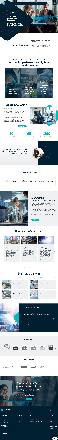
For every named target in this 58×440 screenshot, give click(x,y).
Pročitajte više (33, 52)
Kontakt (54, 438)
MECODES (51, 428)
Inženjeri (20, 419)
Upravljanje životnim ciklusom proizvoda (36, 421)
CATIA (51, 419)
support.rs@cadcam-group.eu (7, 426)
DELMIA (51, 424)
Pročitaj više (35, 219)
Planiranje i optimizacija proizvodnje (35, 419)
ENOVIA (51, 423)
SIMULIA (51, 421)
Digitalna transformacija (33, 423)
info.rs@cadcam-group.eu (6, 420)
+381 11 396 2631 (5, 422)
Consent (25, 321)
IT (19, 421)
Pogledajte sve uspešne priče (28, 267)
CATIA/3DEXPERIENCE (46, 208)
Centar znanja (33, 3)
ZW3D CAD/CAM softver (53, 426)
